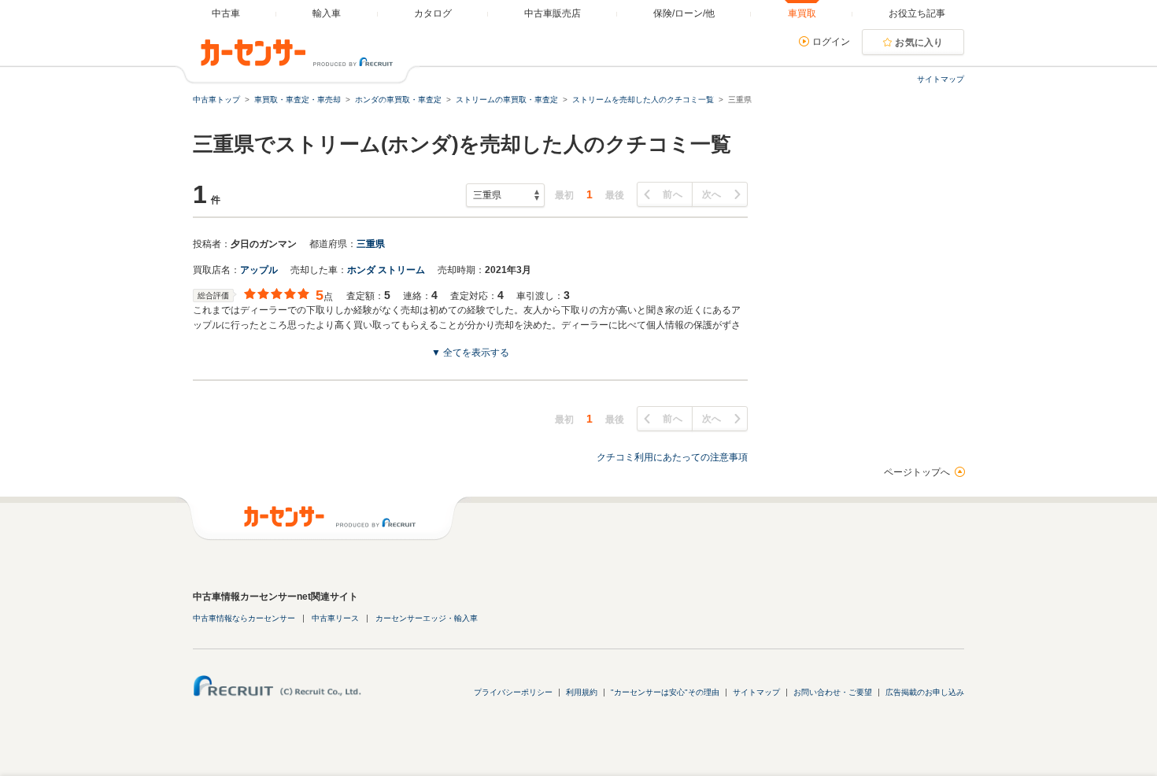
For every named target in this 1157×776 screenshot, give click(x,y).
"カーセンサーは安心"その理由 (665, 692)
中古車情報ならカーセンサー (244, 618)
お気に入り (919, 42)
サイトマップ (940, 79)
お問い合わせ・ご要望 (832, 692)
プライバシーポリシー (513, 692)
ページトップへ (917, 472)
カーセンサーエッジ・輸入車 (426, 618)
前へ (672, 194)
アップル (259, 269)
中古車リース (335, 618)
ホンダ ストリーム (386, 269)
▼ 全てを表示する (470, 352)
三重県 (371, 243)
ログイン (831, 41)
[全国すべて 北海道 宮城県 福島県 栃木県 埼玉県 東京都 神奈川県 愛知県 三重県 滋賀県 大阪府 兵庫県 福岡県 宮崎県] (505, 195)
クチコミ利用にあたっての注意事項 (672, 457)
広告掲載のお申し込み (924, 692)
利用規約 (581, 692)
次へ (712, 194)
